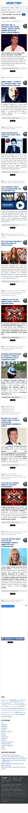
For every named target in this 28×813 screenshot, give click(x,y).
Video (2, 747)
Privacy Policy (4, 789)
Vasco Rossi (20, 714)
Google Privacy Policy (6, 790)
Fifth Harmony (5, 221)
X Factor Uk (15, 278)
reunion (13, 77)
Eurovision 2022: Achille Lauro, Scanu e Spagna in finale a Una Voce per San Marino (14, 757)
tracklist (12, 714)
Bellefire (6, 531)
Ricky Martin (16, 169)
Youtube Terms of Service (14, 789)
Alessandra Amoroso (5, 702)
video (21, 712)
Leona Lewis (17, 531)
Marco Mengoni (4, 712)
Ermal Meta (11, 712)
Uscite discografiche (16, 710)
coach (6, 181)
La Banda (14, 181)
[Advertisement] (14, 621)
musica (8, 714)
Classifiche (4, 728)
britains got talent (17, 475)
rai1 (17, 706)
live (2, 706)
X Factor (3, 237)
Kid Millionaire (11, 127)
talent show (17, 182)
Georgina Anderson (18, 380)
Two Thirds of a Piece (13, 414)
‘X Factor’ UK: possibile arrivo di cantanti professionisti (10, 485)
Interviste (4, 738)
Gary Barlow (23, 290)
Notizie (3, 10)
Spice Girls (23, 266)
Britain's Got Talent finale (10, 474)
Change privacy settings (18, 790)
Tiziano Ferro (6, 704)
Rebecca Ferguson (17, 533)
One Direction (8, 77)
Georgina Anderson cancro (7, 408)
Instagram (7, 700)
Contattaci (5, 8)
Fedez (10, 717)
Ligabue (3, 700)
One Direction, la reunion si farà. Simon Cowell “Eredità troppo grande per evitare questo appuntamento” (10, 28)
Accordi (13, 784)
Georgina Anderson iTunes (7, 409)
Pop (9, 10)
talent (8, 128)
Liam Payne (4, 235)
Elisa (25, 700)
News (19, 12)
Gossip (3, 733)
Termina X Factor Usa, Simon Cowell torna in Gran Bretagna (10, 301)
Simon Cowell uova (5, 478)
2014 (6, 290)
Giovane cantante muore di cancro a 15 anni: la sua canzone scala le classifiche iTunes (11, 357)
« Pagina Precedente (8, 606)
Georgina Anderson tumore (7, 412)
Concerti (3, 730)
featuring (14, 234)
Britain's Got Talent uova (7, 475)
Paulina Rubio (11, 348)
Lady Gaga (13, 704)
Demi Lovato (22, 346)
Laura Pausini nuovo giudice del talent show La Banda (10, 135)
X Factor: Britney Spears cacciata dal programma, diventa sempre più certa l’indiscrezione (10, 542)
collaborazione (8, 234)
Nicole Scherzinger (20, 292)
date (14, 712)
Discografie (7, 784)
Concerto (21, 706)
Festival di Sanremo (6, 731)
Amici (17, 8)
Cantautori (4, 726)
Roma (2, 708)
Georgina (4, 390)
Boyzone (11, 531)
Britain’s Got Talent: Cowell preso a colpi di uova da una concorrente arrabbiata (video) (11, 422)
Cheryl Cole (16, 290)
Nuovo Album (19, 704)
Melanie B (10, 274)
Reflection (16, 235)
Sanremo (12, 700)
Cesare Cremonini (12, 706)
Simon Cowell (19, 77)
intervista (21, 702)
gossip (2, 714)
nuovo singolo (20, 700)
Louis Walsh (7, 292)
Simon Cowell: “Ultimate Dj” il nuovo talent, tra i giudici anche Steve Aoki (11, 83)
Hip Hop (3, 735)
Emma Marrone (14, 702)
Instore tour (4, 737)
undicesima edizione (6, 295)
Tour (20, 708)
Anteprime (4, 725)
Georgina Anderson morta (7, 411)
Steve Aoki (3, 128)
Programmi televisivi (7, 742)
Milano (14, 708)
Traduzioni (11, 786)
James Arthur (18, 412)
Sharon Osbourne (5, 293)
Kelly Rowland (4, 348)
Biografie (19, 784)
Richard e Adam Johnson (13, 477)
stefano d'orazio (6, 744)
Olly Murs (3, 533)
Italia (6, 714)
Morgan (24, 712)
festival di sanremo (8, 710)
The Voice (23, 182)
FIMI (23, 708)
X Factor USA (9, 349)
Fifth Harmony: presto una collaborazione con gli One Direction (11, 189)
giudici (6, 127)
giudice (9, 181)
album (17, 712)
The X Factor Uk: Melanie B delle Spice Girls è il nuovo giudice (11, 243)
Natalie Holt (4, 477)
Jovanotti (5, 706)
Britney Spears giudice (17, 600)
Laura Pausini (5, 158)
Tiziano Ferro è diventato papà (10, 755)
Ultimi (16, 786)
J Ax (15, 714)
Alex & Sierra (10, 290)
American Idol (8, 346)
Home (3, 21)
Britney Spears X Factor (6, 601)
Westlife (10, 534)
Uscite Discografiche (8, 12)
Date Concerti (5, 786)
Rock (12, 8)
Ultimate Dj (12, 128)
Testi (3, 784)
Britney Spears (15, 346)
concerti (4, 717)
